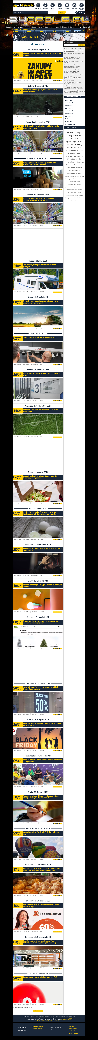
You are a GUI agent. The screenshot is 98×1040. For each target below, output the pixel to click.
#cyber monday (74, 148)
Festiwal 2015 (69, 108)
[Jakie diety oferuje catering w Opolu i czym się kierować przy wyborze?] (38, 495)
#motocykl (80, 162)
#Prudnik (69, 189)
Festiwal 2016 (69, 111)
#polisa (73, 162)
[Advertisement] (38, 243)
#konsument (78, 165)
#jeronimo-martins (74, 170)
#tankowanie (80, 198)
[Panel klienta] (80, 12)
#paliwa (81, 195)
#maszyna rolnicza (77, 189)
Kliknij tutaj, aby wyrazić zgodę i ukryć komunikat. (49, 1020)
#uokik (79, 141)
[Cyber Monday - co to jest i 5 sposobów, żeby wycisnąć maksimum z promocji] (38, 181)
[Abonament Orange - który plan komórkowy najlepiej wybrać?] (38, 603)
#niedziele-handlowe (74, 173)
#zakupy (78, 132)
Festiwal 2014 (69, 105)
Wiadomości (25, 29)
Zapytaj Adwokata (70, 124)
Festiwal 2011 (69, 103)
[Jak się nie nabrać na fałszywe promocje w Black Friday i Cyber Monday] (38, 706)
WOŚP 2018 (68, 121)
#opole (70, 132)
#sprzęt (76, 195)
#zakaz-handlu (70, 176)
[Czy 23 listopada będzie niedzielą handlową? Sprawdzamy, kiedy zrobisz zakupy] (38, 217)
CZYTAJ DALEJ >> (57, 80)
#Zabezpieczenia (70, 195)
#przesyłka (77, 159)
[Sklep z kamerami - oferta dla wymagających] (38, 356)
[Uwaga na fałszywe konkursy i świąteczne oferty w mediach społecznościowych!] (38, 640)
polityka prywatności (66, 1019)
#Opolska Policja (74, 153)
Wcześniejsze (38, 1011)
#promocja (78, 144)
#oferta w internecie (74, 181)
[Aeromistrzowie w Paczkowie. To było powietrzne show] (38, 851)
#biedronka (70, 165)
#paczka (68, 162)
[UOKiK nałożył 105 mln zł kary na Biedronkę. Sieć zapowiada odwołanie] (38, 145)
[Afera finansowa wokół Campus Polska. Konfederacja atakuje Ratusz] (38, 778)
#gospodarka (79, 176)
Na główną (68, 119)
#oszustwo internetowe (74, 184)
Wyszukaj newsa (68, 42)
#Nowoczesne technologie (74, 192)
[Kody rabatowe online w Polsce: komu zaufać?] (38, 996)
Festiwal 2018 (69, 116)
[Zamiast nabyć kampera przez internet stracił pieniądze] (38, 283)
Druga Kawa (68, 100)
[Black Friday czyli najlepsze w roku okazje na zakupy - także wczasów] (38, 742)
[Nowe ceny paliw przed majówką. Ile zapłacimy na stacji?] (38, 392)
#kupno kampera (79, 179)
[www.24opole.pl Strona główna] (24, 7)
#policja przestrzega (70, 187)
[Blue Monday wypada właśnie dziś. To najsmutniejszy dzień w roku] (38, 567)
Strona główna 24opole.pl (37, 1026)
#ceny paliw (68, 198)
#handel (69, 144)
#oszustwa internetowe (74, 156)
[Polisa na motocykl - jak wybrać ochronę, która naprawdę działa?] (38, 108)
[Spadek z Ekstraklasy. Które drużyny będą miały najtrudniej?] (38, 428)
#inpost (70, 159)
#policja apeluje (80, 187)
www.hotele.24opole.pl (37, 1028)
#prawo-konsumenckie (74, 167)
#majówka (74, 198)
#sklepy (69, 150)
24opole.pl (16, 29)
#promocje (34, 29)
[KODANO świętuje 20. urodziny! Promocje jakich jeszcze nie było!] (38, 923)
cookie (70, 1018)
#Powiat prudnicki (69, 179)
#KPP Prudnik (77, 150)
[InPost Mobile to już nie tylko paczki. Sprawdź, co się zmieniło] (38, 72)
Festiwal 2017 (69, 113)
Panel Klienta (71, 1026)
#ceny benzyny (74, 200)
